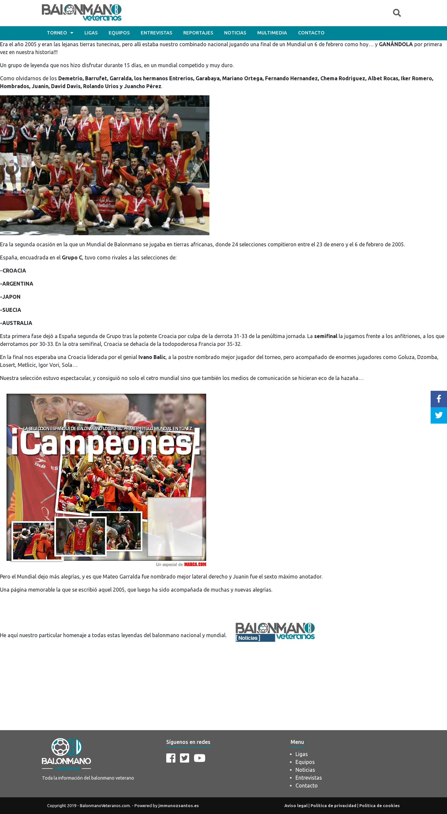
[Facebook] (170, 758)
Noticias (235, 32)
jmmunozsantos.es (178, 805)
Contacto (311, 32)
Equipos (119, 32)
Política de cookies (379, 805)
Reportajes (198, 32)
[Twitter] (184, 758)
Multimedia (272, 32)
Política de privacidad (333, 805)
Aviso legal (296, 805)
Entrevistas (156, 32)
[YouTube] (200, 758)
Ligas (91, 32)
